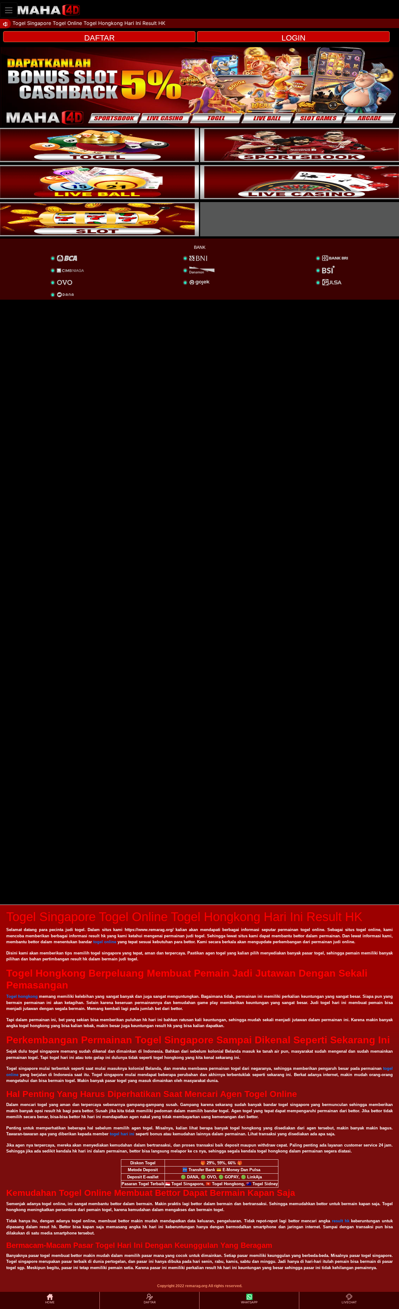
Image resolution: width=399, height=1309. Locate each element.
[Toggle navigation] (8, 10)
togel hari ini (122, 1134)
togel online (104, 941)
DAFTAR (99, 37)
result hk (340, 1221)
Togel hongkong (22, 996)
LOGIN (293, 37)
